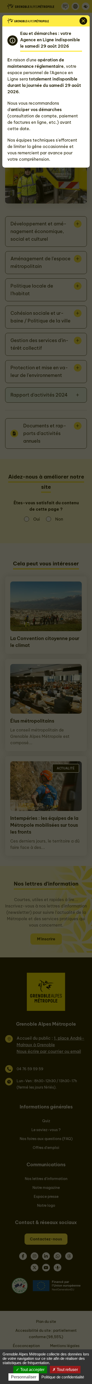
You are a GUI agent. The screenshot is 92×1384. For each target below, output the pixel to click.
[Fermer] (83, 21)
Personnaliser (23, 1377)
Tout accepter (31, 1369)
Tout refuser (67, 1369)
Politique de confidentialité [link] (62, 1377)
